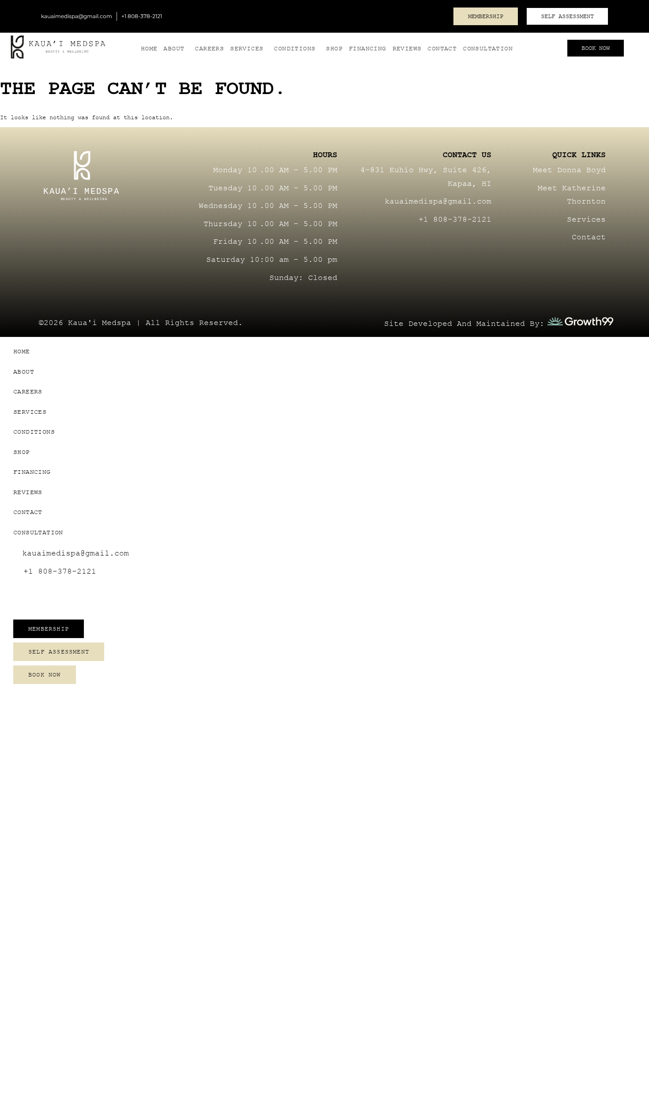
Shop (334, 48)
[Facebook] (403, 15)
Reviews (407, 48)
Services (246, 48)
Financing (367, 48)
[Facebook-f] (455, 242)
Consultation (488, 48)
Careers (209, 48)
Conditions (294, 48)
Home (149, 48)
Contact (442, 48)
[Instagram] (435, 15)
